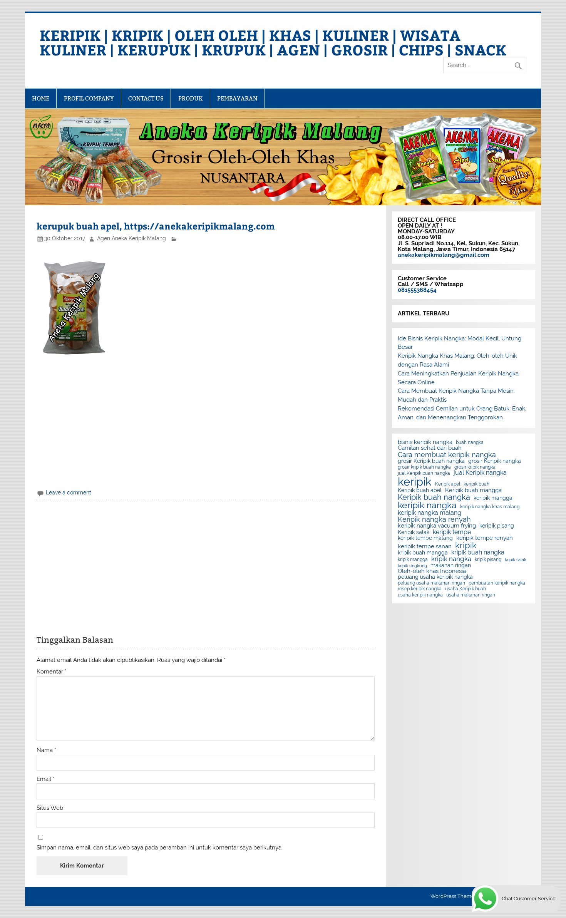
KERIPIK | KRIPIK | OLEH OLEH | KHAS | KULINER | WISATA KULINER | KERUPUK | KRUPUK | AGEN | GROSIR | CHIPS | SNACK (273, 42)
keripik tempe (452, 532)
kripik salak (515, 560)
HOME (40, 98)
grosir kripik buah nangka (424, 467)
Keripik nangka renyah (434, 519)
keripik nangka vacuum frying (437, 526)
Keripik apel (447, 484)
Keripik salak (413, 532)
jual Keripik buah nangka (424, 473)
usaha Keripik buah (465, 588)
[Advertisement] (206, 426)
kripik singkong (412, 566)
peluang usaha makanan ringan (431, 583)
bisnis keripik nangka (425, 442)
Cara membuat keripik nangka (447, 454)
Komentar (52, 672)
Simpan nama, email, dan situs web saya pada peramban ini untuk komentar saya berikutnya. (160, 848)
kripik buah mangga (423, 553)
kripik (466, 545)
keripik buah (476, 484)
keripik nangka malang (429, 513)
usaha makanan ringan (470, 595)
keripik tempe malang (425, 538)
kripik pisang (488, 559)
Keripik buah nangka (434, 497)
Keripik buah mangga (473, 490)
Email (46, 779)
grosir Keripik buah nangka (431, 461)
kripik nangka (451, 559)
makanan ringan (450, 565)
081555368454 (417, 289)
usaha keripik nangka (420, 595)
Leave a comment (68, 492)
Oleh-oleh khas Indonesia (432, 571)
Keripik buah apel (420, 490)
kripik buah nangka (477, 552)
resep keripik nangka (420, 588)
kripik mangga (413, 559)
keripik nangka (427, 505)
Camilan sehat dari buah (430, 448)
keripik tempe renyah (484, 538)
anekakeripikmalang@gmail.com (443, 254)
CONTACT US (146, 98)
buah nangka (470, 442)
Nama (46, 750)
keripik (415, 481)
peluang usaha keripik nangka (435, 577)
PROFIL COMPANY (89, 98)
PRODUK (190, 98)
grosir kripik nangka (475, 467)
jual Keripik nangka (480, 473)
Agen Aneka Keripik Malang (131, 238)
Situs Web (50, 808)
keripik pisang (496, 526)
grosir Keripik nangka (494, 461)
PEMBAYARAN (237, 98)
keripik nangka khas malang (489, 506)
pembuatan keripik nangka (497, 583)
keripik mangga (493, 498)
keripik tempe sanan (425, 546)
